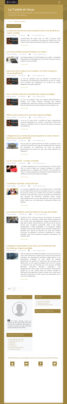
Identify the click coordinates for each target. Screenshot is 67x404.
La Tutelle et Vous (40, 35)
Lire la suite (24, 45)
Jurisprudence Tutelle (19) (16, 339)
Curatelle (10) (13, 346)
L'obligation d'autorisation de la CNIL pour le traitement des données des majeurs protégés (31, 247)
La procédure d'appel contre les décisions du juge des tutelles (31, 212)
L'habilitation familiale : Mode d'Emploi (22, 183)
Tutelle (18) (12, 342)
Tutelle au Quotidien (43, 303)
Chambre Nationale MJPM (44, 304)
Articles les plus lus (14, 349)
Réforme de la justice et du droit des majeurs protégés (28, 115)
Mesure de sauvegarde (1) (16, 347)
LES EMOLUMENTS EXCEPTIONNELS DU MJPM (26, 52)
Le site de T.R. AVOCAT (43, 301)
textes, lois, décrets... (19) (16, 341)
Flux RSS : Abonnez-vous (45, 311)
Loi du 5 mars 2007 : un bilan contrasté (22, 161)
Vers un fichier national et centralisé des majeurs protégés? (30, 94)
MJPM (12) (12, 344)
